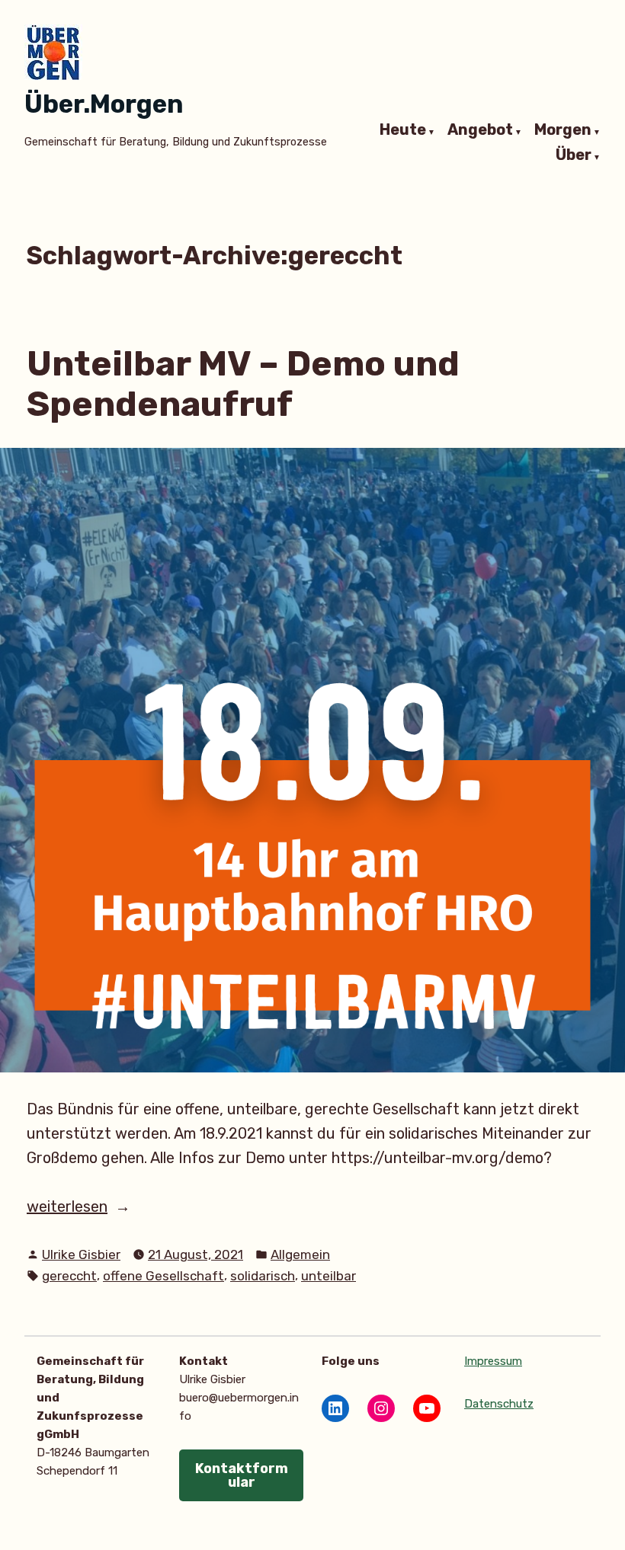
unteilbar (328, 1275)
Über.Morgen (104, 104)
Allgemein (300, 1254)
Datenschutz (499, 1404)
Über (573, 156)
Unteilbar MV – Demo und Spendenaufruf (243, 383)
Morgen (562, 130)
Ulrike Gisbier (81, 1254)
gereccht (69, 1275)
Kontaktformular (241, 1475)
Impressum (493, 1361)
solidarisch (262, 1275)
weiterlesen (83, 1208)
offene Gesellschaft (163, 1275)
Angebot (480, 130)
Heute (403, 130)
